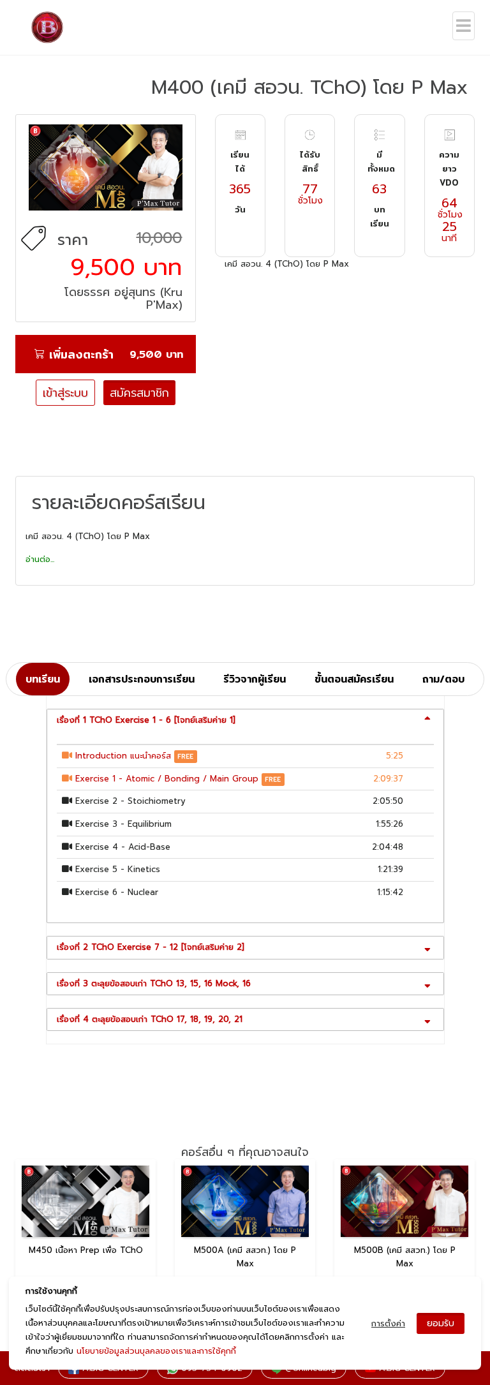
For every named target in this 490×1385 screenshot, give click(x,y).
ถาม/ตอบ (443, 679)
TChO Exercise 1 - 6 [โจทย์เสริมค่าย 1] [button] (146, 720)
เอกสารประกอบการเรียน (142, 679)
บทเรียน (43, 679)
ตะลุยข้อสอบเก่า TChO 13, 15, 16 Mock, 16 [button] (154, 983)
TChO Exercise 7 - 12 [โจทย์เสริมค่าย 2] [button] (150, 947)
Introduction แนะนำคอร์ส (123, 756)
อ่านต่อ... (40, 559)
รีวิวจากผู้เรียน (254, 679)
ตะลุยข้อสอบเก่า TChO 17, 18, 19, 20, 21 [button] (149, 1019)
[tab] (245, 720)
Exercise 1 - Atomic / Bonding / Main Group (166, 779)
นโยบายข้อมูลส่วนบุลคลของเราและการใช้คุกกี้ (156, 1351)
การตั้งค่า (388, 1323)
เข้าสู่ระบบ (65, 392)
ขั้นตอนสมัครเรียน (354, 679)
